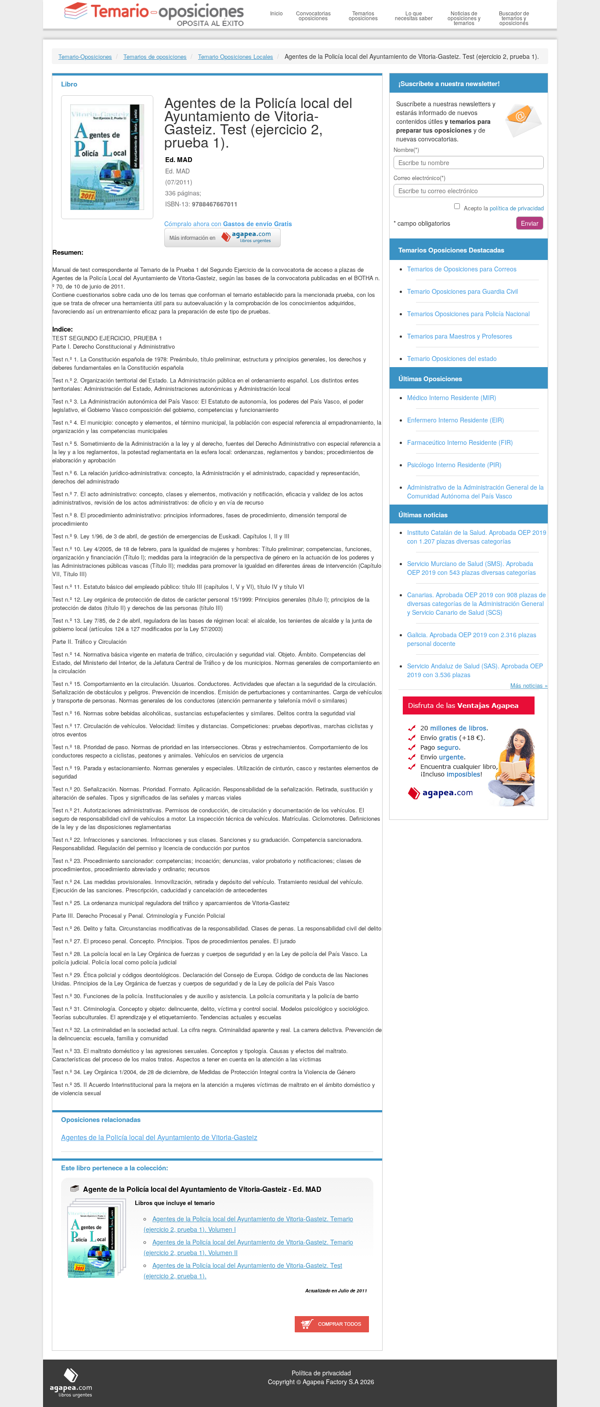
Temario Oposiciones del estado (452, 358)
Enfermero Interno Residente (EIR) (455, 419)
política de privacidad (517, 208)
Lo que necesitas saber (414, 15)
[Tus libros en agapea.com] (469, 751)
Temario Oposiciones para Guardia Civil (462, 291)
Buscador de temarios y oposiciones (514, 17)
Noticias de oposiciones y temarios (464, 17)
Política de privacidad (321, 1372)
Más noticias (526, 685)
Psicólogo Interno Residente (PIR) (454, 464)
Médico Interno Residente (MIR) (451, 397)
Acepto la (504, 208)
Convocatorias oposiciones (313, 15)
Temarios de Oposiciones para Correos (462, 268)
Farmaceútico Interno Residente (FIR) (460, 442)
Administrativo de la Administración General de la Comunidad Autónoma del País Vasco (475, 491)
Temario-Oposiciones (85, 56)
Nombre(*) (406, 149)
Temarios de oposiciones (155, 56)
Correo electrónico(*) (419, 177)
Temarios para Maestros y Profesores (459, 336)
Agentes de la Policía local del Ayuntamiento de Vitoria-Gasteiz (159, 1137)
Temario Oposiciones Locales (235, 56)
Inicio (276, 13)
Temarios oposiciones (363, 15)
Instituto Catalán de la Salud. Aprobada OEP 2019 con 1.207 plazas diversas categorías (476, 536)
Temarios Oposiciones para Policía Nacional (468, 313)
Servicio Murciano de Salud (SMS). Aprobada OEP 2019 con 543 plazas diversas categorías (471, 568)
